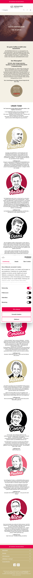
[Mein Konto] (27, 10)
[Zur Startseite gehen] (16, 7)
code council (18, 575)
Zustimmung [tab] (6, 261)
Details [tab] (16, 261)
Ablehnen (16, 319)
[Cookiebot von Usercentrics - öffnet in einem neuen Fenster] (24, 257)
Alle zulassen (16, 309)
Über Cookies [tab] (27, 261)
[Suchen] (24, 10)
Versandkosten (25, 571)
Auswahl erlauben (16, 314)
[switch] (29, 293)
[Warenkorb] (30, 10)
